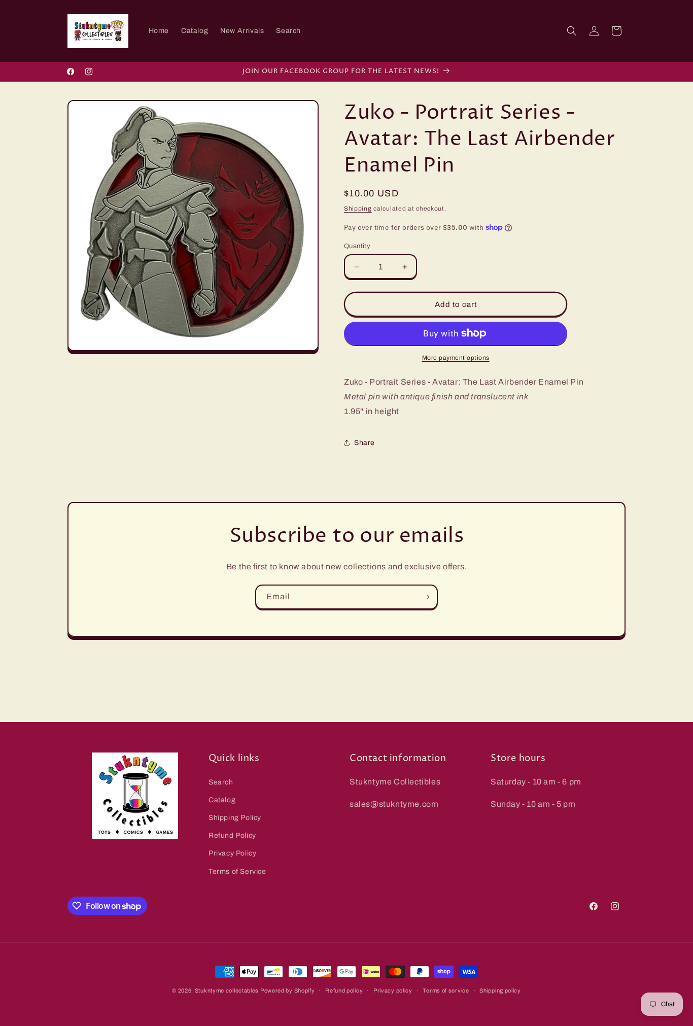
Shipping (358, 208)
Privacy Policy (232, 853)
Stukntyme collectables (227, 990)
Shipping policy (500, 990)
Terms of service (446, 990)
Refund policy (344, 990)
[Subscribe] (425, 597)
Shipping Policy (235, 818)
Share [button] (364, 443)
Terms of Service (237, 871)
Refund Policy (232, 835)
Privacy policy (392, 990)
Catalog (222, 800)
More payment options (456, 357)
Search (221, 782)
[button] (572, 31)
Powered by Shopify (287, 990)
